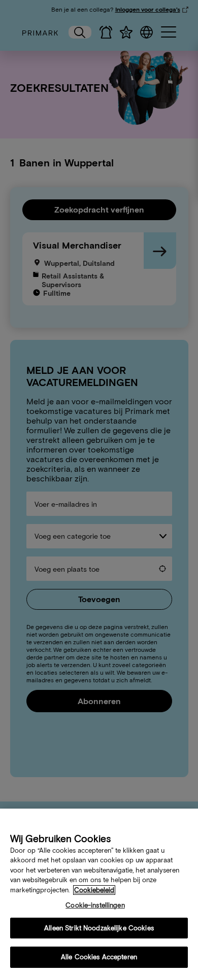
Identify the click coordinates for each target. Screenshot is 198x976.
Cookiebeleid (94, 890)
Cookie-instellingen (94, 905)
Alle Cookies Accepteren (99, 957)
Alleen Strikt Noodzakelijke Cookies (99, 928)
